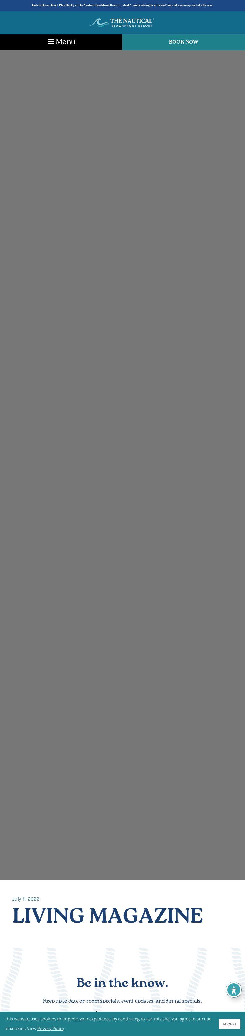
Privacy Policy (50, 1028)
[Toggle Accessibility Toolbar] (233, 989)
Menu (64, 42)
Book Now (183, 42)
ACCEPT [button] (229, 1024)
